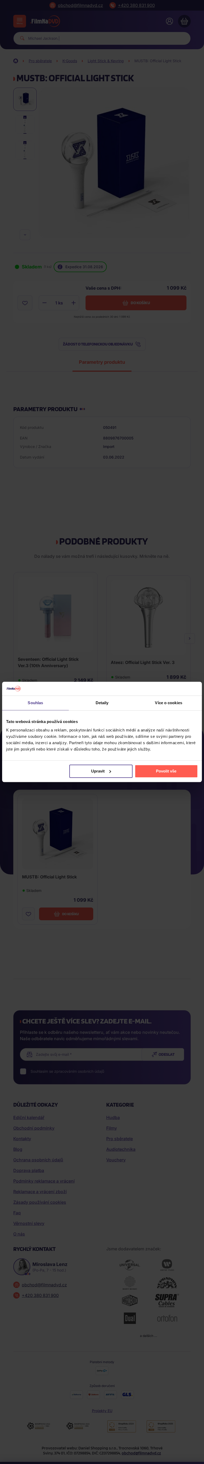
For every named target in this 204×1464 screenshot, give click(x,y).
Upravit (98, 771)
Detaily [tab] (102, 703)
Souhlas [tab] (35, 703)
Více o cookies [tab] (168, 703)
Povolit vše (166, 771)
